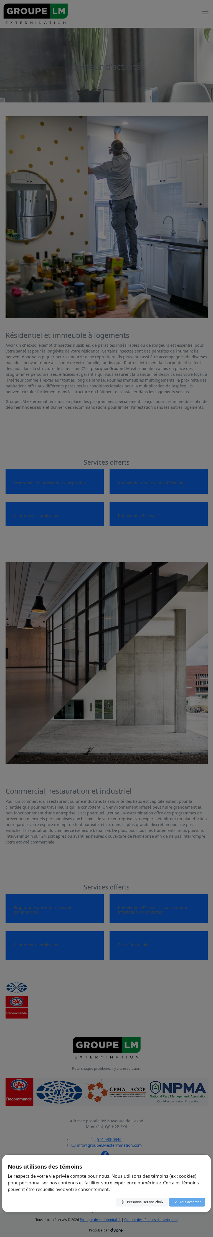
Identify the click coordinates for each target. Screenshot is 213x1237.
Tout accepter (190, 1202)
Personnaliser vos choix (145, 1202)
